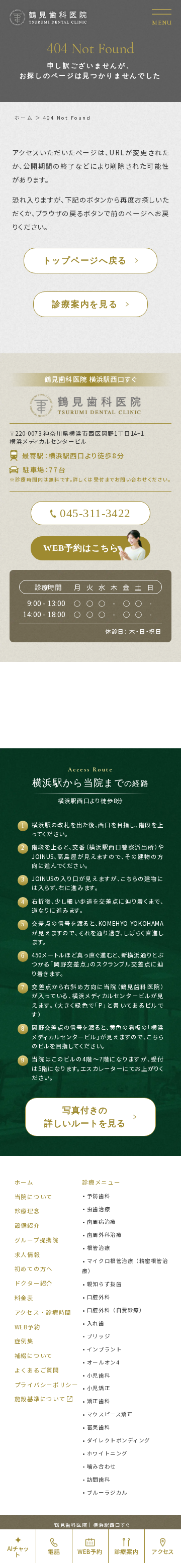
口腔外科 (98, 1297)
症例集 (24, 1341)
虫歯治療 (98, 1209)
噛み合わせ (101, 1466)
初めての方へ (34, 1268)
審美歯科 (98, 1427)
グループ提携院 (37, 1240)
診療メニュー (101, 1182)
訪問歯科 (98, 1479)
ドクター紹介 (34, 1283)
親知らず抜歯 (104, 1284)
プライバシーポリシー (46, 1385)
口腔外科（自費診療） (116, 1310)
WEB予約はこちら (81, 548)
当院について (34, 1197)
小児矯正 (98, 1388)
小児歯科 (98, 1375)
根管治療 (98, 1247)
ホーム (24, 117)
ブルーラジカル (107, 1492)
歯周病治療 (101, 1221)
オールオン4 (103, 1362)
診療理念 (27, 1211)
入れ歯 (95, 1323)
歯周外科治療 (104, 1234)
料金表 (24, 1298)
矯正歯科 (98, 1401)
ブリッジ (98, 1336)
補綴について (34, 1355)
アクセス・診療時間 (43, 1312)
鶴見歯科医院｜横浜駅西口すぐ (92, 1524)
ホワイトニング (107, 1453)
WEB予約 (27, 1327)
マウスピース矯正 (110, 1414)
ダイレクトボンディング (118, 1440)
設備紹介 (27, 1225)
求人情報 (27, 1254)
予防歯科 (98, 1196)
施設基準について (40, 1399)
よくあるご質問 (37, 1370)
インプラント (104, 1349)
